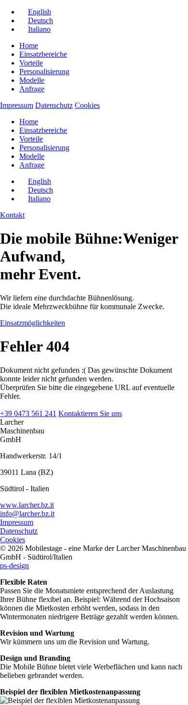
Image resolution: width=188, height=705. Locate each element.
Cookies (87, 105)
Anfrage (31, 89)
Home (28, 45)
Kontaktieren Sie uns (90, 413)
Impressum (16, 105)
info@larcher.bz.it (27, 513)
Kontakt (12, 215)
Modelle (31, 80)
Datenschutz (54, 105)
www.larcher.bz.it (27, 505)
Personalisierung (44, 71)
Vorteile (31, 63)
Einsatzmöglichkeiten (32, 323)
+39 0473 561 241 (28, 413)
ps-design (14, 565)
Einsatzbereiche (43, 54)
